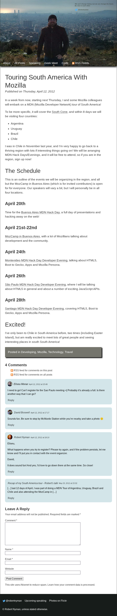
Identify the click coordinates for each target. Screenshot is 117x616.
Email (9, 559)
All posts (19, 63)
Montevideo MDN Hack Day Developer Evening (36, 260)
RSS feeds (82, 63)
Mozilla (42, 352)
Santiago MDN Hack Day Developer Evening (34, 308)
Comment (11, 520)
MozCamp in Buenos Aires (22, 236)
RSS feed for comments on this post (33, 370)
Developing (28, 352)
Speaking (34, 63)
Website (9, 569)
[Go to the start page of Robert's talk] (58, 33)
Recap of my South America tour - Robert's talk (33, 483)
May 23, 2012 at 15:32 (68, 483)
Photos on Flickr (58, 600)
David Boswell (22, 412)
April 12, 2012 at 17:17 (40, 413)
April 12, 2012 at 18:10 (40, 437)
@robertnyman (83, 9)
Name (9, 549)
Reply (11, 400)
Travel (69, 352)
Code (65, 63)
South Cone (59, 111)
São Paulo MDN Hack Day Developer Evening (35, 284)
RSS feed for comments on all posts (33, 374)
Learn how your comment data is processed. (71, 584)
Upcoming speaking (35, 600)
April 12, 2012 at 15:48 (38, 384)
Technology (55, 352)
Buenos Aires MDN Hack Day (40, 212)
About (6, 63)
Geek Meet (51, 63)
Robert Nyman (22, 437)
